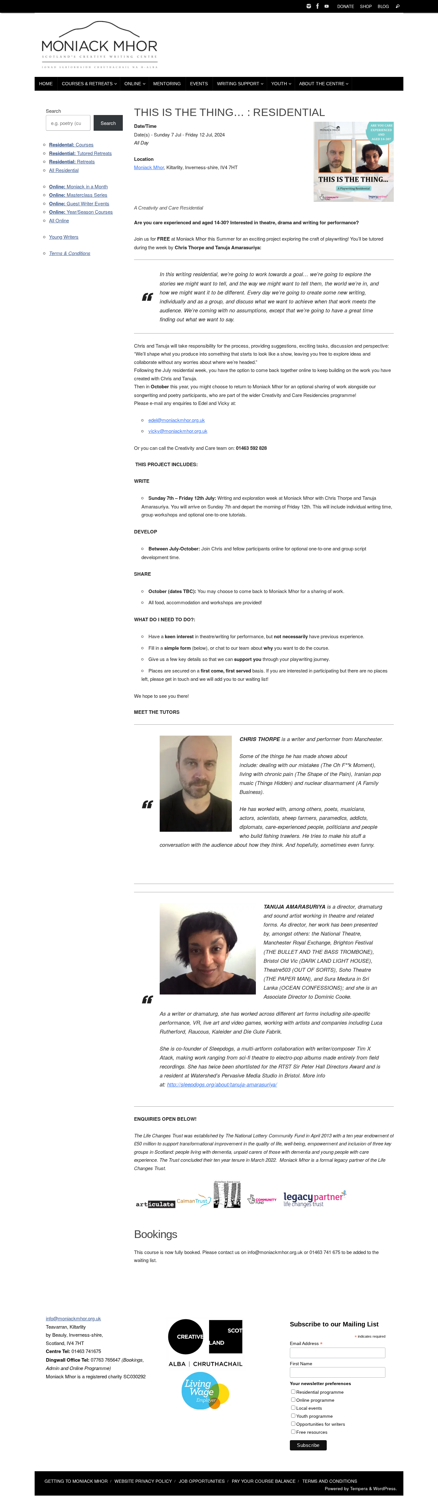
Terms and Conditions (329, 1481)
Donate (345, 6)
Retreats (72, 161)
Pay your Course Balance (264, 1481)
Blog (383, 6)
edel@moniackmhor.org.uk (176, 420)
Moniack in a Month (78, 186)
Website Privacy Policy (143, 1481)
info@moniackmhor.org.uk (73, 1318)
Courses (71, 144)
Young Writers (64, 236)
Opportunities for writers (320, 1424)
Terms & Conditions (69, 253)
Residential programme (320, 1392)
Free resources (311, 1432)
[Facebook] (317, 6)
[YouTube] (326, 6)
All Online (59, 220)
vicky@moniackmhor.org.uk (177, 430)
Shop (366, 6)
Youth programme (314, 1416)
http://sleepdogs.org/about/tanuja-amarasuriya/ (222, 1084)
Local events (309, 1408)
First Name (301, 1363)
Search (53, 110)
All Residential (64, 170)
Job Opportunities (202, 1481)
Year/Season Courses (81, 211)
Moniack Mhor (149, 167)
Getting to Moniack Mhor (76, 1481)
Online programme (315, 1400)
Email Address (306, 1344)
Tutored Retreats (80, 153)
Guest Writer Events (79, 203)
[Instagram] (308, 6)
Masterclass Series (78, 194)
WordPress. (385, 1488)
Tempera (359, 1488)
